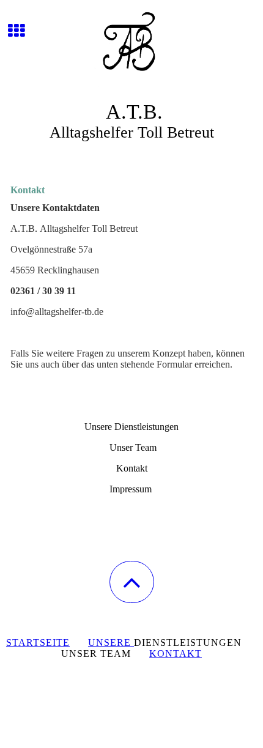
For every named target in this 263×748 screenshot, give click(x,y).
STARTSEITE (38, 642)
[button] (131, 582)
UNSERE (111, 642)
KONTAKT (175, 653)
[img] (131, 46)
